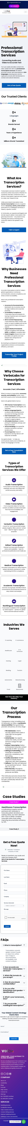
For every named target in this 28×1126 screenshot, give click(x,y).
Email (5, 883)
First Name (7, 870)
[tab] (14, 802)
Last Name (6, 877)
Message (6, 909)
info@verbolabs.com (15, 2)
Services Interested (9, 903)
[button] (14, 945)
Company (6, 896)
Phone (5, 890)
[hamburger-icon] (25, 12)
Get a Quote (14, 6)
